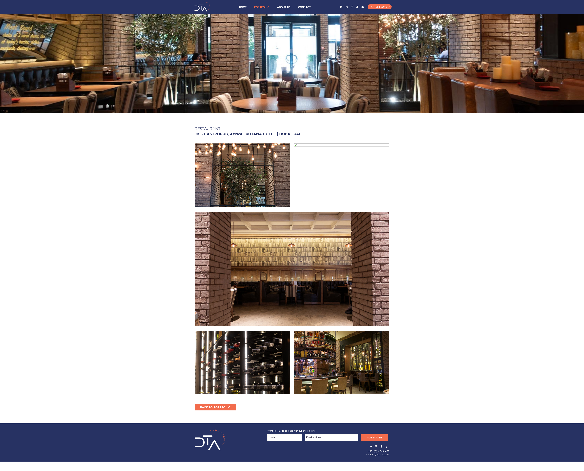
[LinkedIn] (341, 6)
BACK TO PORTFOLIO (215, 406)
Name (272, 437)
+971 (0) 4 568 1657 (379, 6)
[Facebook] (352, 6)
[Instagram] (346, 6)
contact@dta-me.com (377, 453)
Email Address (314, 437)
